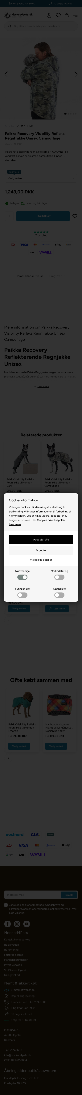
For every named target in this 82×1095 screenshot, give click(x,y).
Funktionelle (22, 588)
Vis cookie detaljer (41, 559)
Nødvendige (22, 571)
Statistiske (59, 588)
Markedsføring (59, 571)
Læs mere (15, 524)
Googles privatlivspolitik (51, 520)
